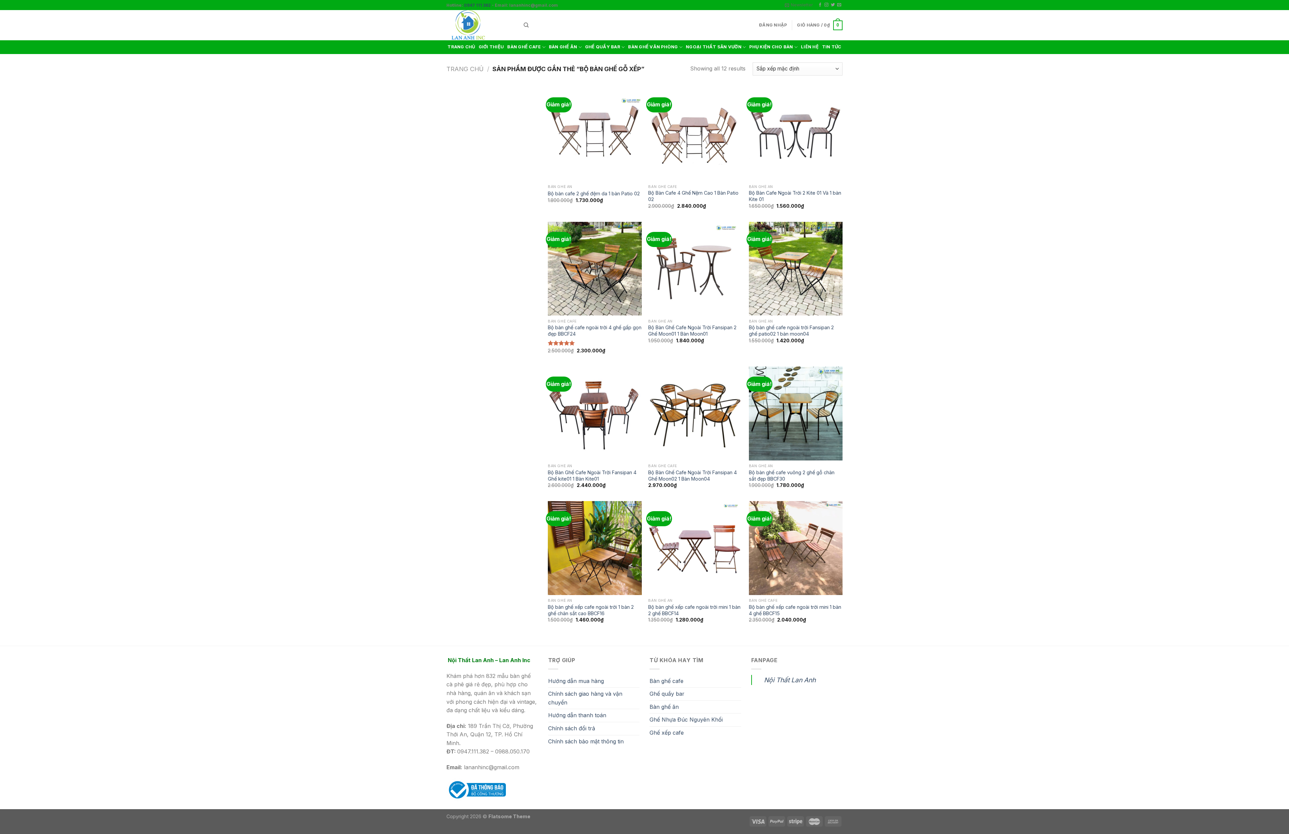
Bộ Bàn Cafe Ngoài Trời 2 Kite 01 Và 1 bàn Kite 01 (795, 196)
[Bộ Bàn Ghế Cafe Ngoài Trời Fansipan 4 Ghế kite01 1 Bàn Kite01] (595, 413)
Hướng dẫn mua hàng (576, 681)
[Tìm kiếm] (526, 25)
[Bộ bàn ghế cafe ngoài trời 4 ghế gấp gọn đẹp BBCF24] (595, 269)
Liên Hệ (810, 46)
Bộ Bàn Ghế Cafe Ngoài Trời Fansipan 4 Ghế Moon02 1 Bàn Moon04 (692, 476)
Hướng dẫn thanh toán (577, 715)
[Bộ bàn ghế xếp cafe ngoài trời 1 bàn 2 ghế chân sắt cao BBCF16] (595, 548)
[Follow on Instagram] (826, 5)
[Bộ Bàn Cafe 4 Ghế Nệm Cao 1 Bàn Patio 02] (695, 134)
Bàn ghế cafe (666, 681)
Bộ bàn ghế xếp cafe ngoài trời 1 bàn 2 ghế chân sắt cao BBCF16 (591, 610)
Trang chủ (461, 46)
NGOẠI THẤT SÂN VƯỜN (714, 46)
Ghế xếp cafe (667, 732)
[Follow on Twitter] (833, 5)
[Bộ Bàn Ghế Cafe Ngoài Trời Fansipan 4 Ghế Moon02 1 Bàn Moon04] (695, 413)
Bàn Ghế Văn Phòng (653, 46)
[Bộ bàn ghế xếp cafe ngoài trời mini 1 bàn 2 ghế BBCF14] (695, 548)
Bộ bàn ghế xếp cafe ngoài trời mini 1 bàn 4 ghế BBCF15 (795, 610)
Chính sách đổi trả (571, 728)
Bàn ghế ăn (664, 706)
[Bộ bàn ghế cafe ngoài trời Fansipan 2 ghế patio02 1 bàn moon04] (796, 269)
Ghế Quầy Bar (602, 46)
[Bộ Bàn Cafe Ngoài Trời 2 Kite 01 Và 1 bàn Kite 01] (796, 134)
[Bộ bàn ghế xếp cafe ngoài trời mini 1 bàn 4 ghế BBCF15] (796, 548)
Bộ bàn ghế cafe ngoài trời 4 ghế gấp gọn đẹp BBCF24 (594, 331)
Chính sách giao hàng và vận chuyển (585, 698)
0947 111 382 (477, 5)
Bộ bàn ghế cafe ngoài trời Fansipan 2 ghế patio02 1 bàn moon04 (791, 331)
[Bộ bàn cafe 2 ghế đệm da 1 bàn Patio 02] (595, 134)
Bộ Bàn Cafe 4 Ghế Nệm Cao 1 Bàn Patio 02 (693, 196)
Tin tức (832, 46)
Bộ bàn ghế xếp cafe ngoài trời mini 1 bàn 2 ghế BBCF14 (694, 610)
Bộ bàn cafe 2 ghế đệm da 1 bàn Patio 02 (594, 193)
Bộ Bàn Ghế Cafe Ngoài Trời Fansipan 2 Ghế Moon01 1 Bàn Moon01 (692, 331)
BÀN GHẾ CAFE (524, 46)
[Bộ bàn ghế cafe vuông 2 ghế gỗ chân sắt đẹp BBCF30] (796, 413)
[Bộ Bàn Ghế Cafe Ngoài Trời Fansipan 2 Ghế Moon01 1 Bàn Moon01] (695, 269)
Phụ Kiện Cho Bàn (771, 46)
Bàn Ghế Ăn (563, 46)
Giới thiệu (491, 46)
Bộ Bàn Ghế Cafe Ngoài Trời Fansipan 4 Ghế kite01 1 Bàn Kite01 (592, 476)
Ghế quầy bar (667, 693)
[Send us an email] (839, 5)
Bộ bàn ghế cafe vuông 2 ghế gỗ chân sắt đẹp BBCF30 (791, 476)
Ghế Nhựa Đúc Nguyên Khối (686, 719)
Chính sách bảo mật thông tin (586, 741)
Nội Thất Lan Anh (790, 680)
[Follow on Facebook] (820, 5)
